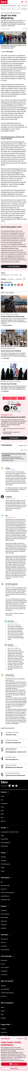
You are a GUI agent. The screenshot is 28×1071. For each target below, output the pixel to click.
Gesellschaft (4, 803)
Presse (3, 871)
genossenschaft (5, 885)
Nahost (13, 8)
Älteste (25, 445)
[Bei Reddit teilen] (22, 285)
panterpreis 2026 (5, 899)
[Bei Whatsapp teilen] (15, 285)
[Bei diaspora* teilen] (18, 285)
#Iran (11, 274)
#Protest (16, 274)
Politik (8, 8)
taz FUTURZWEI (5, 989)
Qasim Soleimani (18, 67)
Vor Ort (3, 964)
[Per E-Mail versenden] (2, 285)
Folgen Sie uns (4, 786)
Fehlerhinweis (19, 279)
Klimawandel (4, 846)
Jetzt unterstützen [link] (14, 266)
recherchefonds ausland (7, 892)
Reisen (2, 1007)
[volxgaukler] (2, 496)
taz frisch (3, 942)
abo (2, 882)
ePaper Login (4, 1036)
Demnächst (4, 960)
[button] (26, 2)
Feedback (3, 1029)
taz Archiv (3, 996)
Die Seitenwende (5, 864)
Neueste (21, 445)
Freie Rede (4, 924)
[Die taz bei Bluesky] (13, 786)
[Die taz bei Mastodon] (10, 786)
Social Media (4, 839)
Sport (2, 810)
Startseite (3, 8)
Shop (2, 1014)
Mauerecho (4, 921)
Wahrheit (3, 821)
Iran (18, 8)
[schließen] (25, 1038)
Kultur (2, 807)
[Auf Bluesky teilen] (8, 285)
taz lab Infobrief (5, 949)
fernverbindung (5, 914)
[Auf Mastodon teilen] (5, 285)
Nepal (2, 835)
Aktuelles (3, 857)
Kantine (3, 1011)
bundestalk (4, 910)
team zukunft (4, 939)
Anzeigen (3, 1018)
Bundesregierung (5, 842)
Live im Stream (5, 967)
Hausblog (3, 860)
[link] (9, 6)
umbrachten (16, 86)
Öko (2, 800)
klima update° (4, 917)
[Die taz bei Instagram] (16, 786)
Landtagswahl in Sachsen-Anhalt (9, 832)
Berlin (2, 814)
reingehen (3, 928)
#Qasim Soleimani (5, 274)
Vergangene (4, 971)
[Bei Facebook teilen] (12, 285)
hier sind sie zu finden (7, 460)
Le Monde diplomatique (7, 992)
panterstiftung (5, 896)
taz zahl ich (4, 889)
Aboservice (4, 1032)
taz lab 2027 (4, 974)
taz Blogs (3, 985)
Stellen (3, 867)
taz (4, 782)
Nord (2, 817)
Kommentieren (10, 279)
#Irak (20, 274)
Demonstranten (5, 69)
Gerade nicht (20, 1038)
